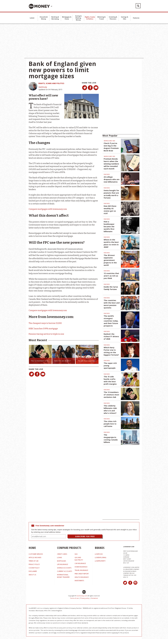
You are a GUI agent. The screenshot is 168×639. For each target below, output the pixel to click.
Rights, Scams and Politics (51, 83)
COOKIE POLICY (34, 568)
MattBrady (42, 87)
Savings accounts (64, 568)
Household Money (44, 18)
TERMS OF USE (33, 561)
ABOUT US (32, 575)
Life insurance (62, 564)
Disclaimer (94, 598)
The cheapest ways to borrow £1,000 (45, 323)
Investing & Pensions (113, 18)
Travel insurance (81, 570)
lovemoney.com (81, 596)
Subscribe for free (85, 536)
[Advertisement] (84, 41)
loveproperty (100, 561)
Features (136, 18)
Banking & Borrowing (55, 18)
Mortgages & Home (66, 18)
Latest (32, 18)
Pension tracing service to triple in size (46, 334)
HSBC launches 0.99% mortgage (43, 328)
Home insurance (81, 567)
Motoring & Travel (101, 18)
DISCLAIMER (33, 571)
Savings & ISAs (124, 18)
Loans (59, 557)
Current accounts (64, 571)
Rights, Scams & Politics (90, 18)
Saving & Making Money (78, 18)
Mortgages (61, 561)
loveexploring (100, 557)
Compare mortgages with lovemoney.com (48, 209)
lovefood (99, 554)
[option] (40, 354)
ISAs (76, 554)
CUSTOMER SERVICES (36, 554)
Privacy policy (84, 598)
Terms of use (74, 598)
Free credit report (82, 574)
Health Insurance (82, 577)
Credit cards (62, 554)
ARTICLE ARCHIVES (35, 557)
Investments (79, 581)
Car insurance (80, 563)
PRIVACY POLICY (34, 564)
